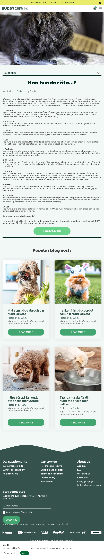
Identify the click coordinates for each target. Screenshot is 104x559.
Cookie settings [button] (11, 553)
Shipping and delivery (52, 470)
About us (81, 466)
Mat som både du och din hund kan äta (26, 312)
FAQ (79, 470)
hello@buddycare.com (90, 485)
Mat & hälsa (8, 91)
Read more (26, 332)
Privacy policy (48, 478)
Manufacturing (10, 474)
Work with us (83, 474)
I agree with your (20, 512)
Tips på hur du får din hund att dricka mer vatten (74, 401)
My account (47, 481)
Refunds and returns (51, 466)
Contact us (83, 478)
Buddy (33, 91)
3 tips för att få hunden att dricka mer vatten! (24, 399)
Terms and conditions (52, 474)
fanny (23, 405)
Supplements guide (13, 466)
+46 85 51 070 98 (85, 481)
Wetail (65, 524)
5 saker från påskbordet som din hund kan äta (76, 312)
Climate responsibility (14, 470)
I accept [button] (25, 553)
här (95, 105)
